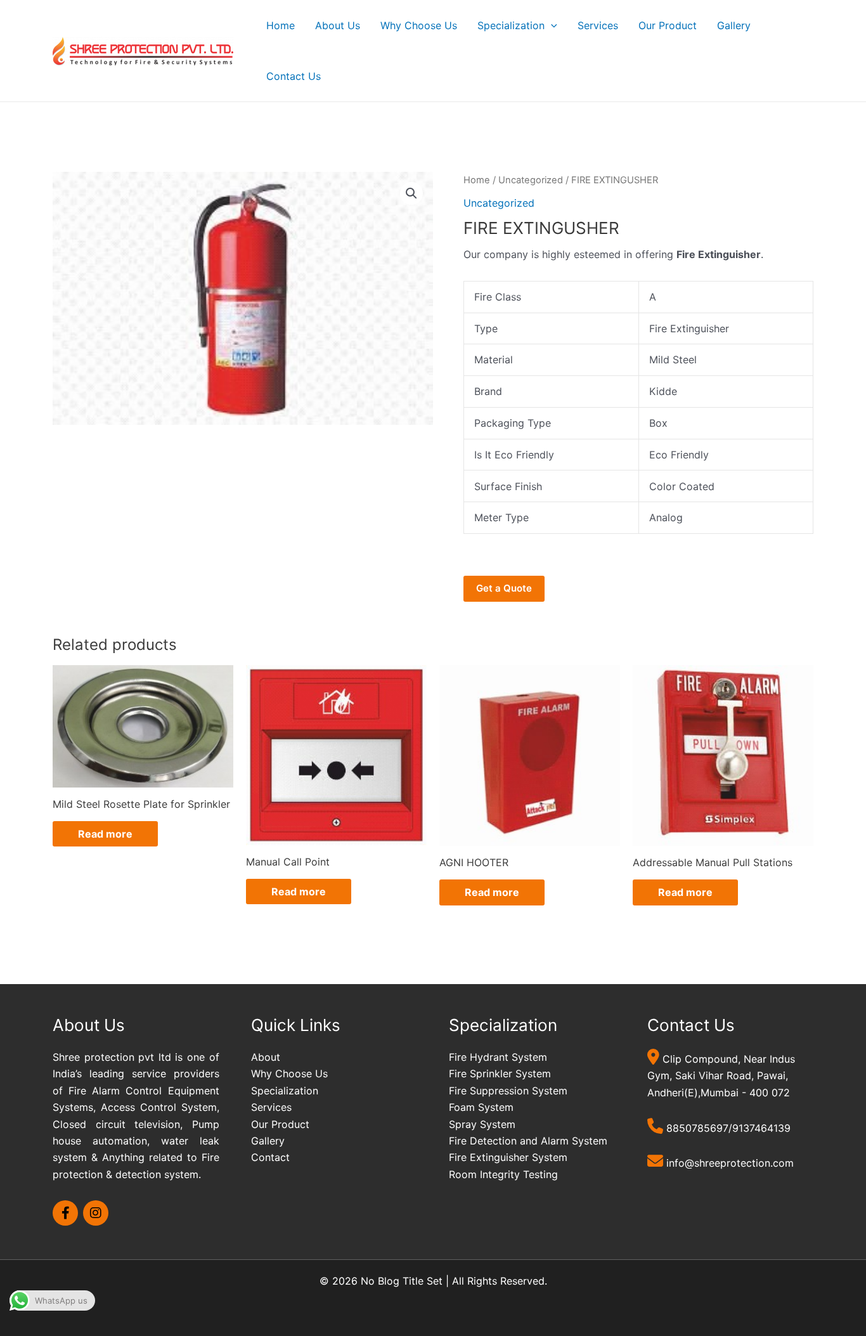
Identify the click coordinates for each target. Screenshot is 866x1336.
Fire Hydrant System (498, 1057)
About (265, 1057)
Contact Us (293, 76)
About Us (337, 25)
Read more (105, 833)
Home (280, 25)
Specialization (511, 25)
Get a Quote (504, 588)
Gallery (734, 25)
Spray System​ (482, 1124)
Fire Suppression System (508, 1090)
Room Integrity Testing (503, 1174)
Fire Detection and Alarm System (528, 1140)
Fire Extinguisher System (508, 1157)
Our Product (667, 25)
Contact (270, 1157)
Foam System (481, 1107)
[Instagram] (95, 1213)
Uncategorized (530, 180)
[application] (551, 25)
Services (598, 25)
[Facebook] (65, 1213)
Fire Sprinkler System (500, 1073)
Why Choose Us (418, 25)
